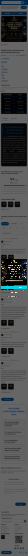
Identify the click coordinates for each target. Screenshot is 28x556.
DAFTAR (7, 287)
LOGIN (21, 287)
